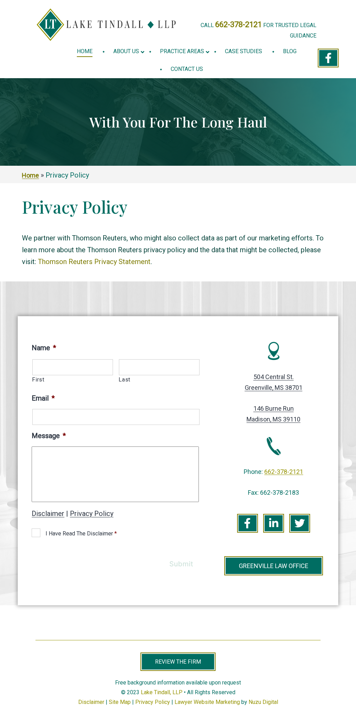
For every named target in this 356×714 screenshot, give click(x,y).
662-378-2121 (238, 24)
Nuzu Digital (263, 702)
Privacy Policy (91, 513)
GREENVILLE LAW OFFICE (273, 565)
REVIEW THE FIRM (178, 661)
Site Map (120, 702)
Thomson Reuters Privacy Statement (94, 261)
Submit (181, 564)
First (38, 379)
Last (124, 379)
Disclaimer (48, 513)
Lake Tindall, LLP (162, 692)
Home (30, 175)
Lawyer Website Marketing (207, 702)
